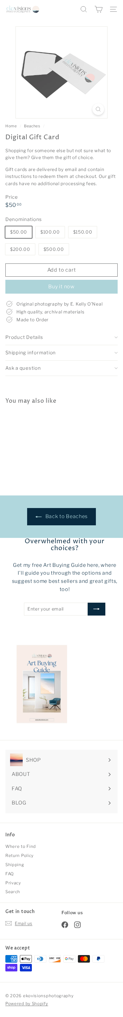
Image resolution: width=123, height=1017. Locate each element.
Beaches (32, 126)
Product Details (24, 337)
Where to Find (20, 846)
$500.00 (54, 249)
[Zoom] (98, 109)
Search (12, 891)
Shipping (14, 864)
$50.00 (18, 232)
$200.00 (20, 249)
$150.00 (82, 232)
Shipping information (30, 353)
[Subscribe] (96, 609)
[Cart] (98, 9)
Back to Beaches (66, 516)
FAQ (9, 873)
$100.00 (50, 232)
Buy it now (61, 287)
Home (11, 126)
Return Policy (19, 855)
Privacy (13, 882)
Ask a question (23, 368)
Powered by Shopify (26, 1003)
